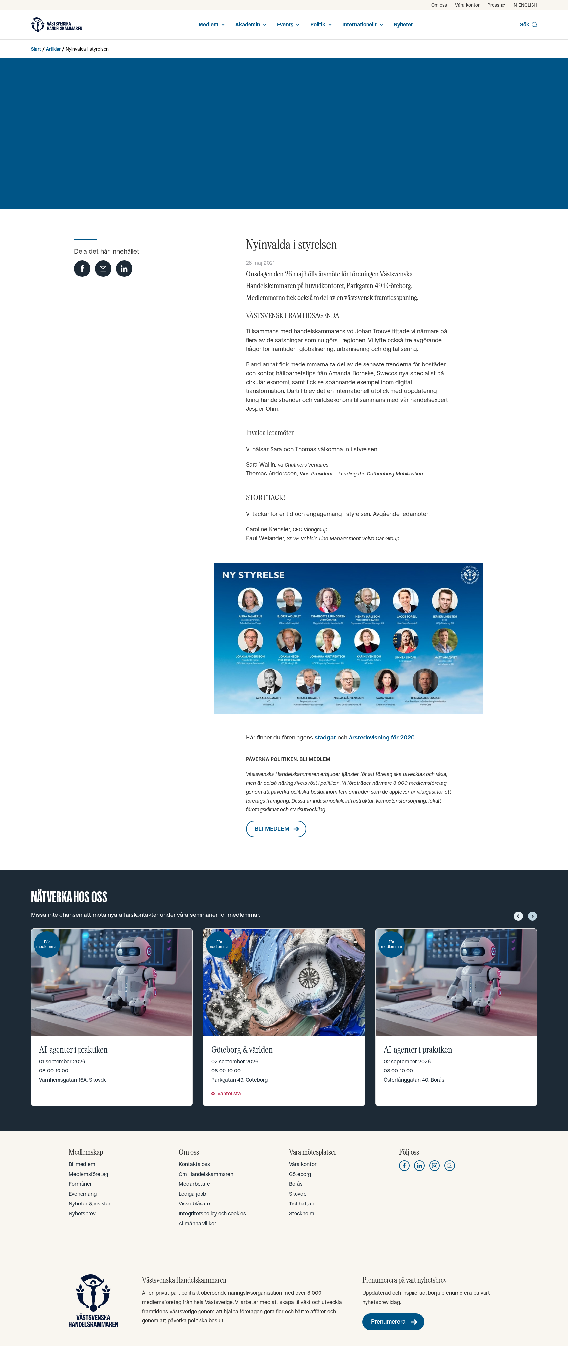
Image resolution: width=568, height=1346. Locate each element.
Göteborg (300, 1174)
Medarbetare (194, 1184)
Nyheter (403, 24)
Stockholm (301, 1213)
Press (493, 5)
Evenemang (83, 1194)
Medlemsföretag (88, 1174)
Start (36, 49)
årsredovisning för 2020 (382, 737)
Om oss (439, 5)
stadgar (325, 737)
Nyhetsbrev (82, 1213)
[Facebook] (404, 1165)
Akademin (247, 24)
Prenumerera (388, 1321)
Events (285, 24)
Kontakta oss (194, 1164)
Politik (317, 24)
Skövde (298, 1194)
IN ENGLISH (524, 5)
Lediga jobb (192, 1194)
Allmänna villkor (197, 1223)
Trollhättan (301, 1204)
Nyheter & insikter (90, 1204)
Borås (296, 1184)
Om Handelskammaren (206, 1174)
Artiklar (53, 49)
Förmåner (80, 1184)
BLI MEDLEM (272, 829)
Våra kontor (467, 5)
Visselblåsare (194, 1204)
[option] (112, 1017)
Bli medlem (82, 1164)
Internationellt (360, 24)
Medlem (208, 24)
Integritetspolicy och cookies (212, 1213)
